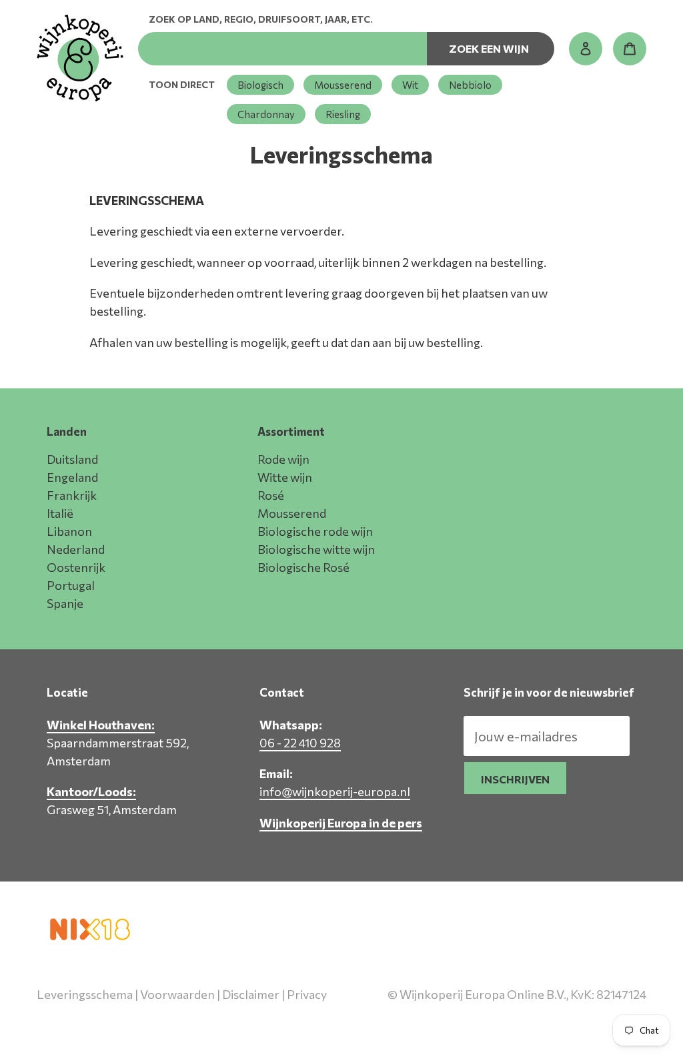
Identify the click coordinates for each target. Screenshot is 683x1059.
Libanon (69, 531)
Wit (410, 85)
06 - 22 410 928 (300, 742)
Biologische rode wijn (315, 531)
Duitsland (72, 459)
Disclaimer (250, 994)
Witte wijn (284, 477)
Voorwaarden (177, 994)
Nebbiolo (470, 85)
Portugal (71, 585)
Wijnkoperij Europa (506, 1024)
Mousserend (343, 85)
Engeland (72, 477)
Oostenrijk (76, 567)
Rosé (270, 495)
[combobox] (282, 48)
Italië (60, 513)
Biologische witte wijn (316, 549)
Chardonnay (266, 114)
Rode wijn (283, 459)
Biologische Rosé (303, 567)
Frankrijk (72, 495)
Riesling (342, 114)
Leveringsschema (85, 994)
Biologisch (260, 85)
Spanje (65, 603)
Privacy (307, 994)
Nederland (76, 549)
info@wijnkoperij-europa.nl (334, 791)
